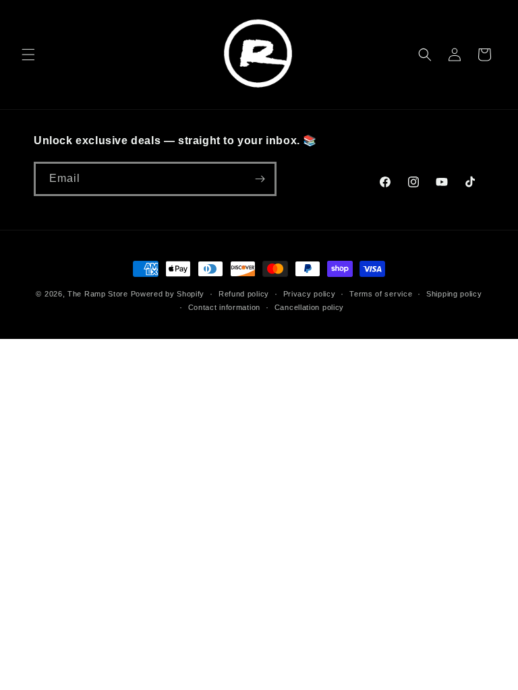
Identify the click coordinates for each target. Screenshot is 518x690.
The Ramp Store (97, 294)
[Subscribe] (260, 179)
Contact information (224, 307)
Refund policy (244, 294)
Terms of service (380, 294)
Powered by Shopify (168, 294)
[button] (28, 54)
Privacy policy (309, 294)
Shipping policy (454, 294)
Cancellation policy (309, 307)
